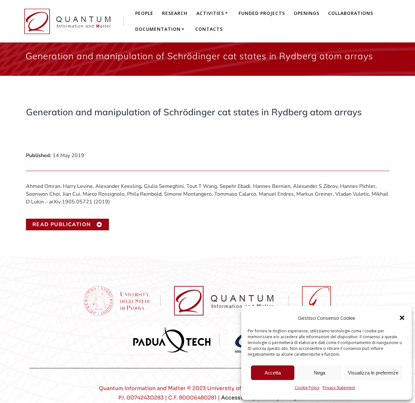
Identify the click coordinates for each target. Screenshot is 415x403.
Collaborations (350, 13)
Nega (319, 372)
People (144, 13)
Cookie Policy (307, 387)
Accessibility (238, 397)
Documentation (158, 29)
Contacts (209, 29)
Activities (210, 13)
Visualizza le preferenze (373, 372)
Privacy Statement (339, 387)
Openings (306, 13)
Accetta (273, 372)
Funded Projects (262, 13)
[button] (402, 318)
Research (174, 13)
